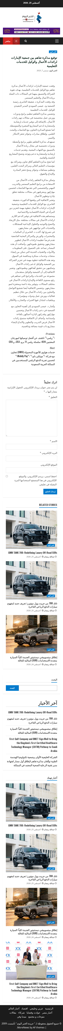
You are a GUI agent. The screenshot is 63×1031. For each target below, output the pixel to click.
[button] (57, 41)
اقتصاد (24, 1008)
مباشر (7, 41)
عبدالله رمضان (49, 556)
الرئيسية (49, 1008)
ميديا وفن (21, 1016)
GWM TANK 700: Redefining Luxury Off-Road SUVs (32, 552)
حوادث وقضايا (33, 1012)
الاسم (53, 441)
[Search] (26, 41)
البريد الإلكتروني (48, 453)
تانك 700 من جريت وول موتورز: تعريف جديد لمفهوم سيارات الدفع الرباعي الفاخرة (32, 605)
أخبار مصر (47, 1012)
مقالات (13, 1012)
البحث (54, 679)
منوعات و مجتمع (36, 1016)
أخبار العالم (13, 1008)
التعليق (53, 397)
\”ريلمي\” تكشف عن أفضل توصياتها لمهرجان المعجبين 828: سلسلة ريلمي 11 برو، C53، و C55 (32, 338)
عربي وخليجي (36, 1008)
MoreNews (23, 1027)
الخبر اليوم (53, 52)
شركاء (21, 1012)
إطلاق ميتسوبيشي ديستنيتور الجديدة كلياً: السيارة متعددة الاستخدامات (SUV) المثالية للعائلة (33, 658)
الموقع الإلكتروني (49, 464)
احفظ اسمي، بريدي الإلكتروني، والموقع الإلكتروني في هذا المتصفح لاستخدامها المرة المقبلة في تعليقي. (36, 480)
